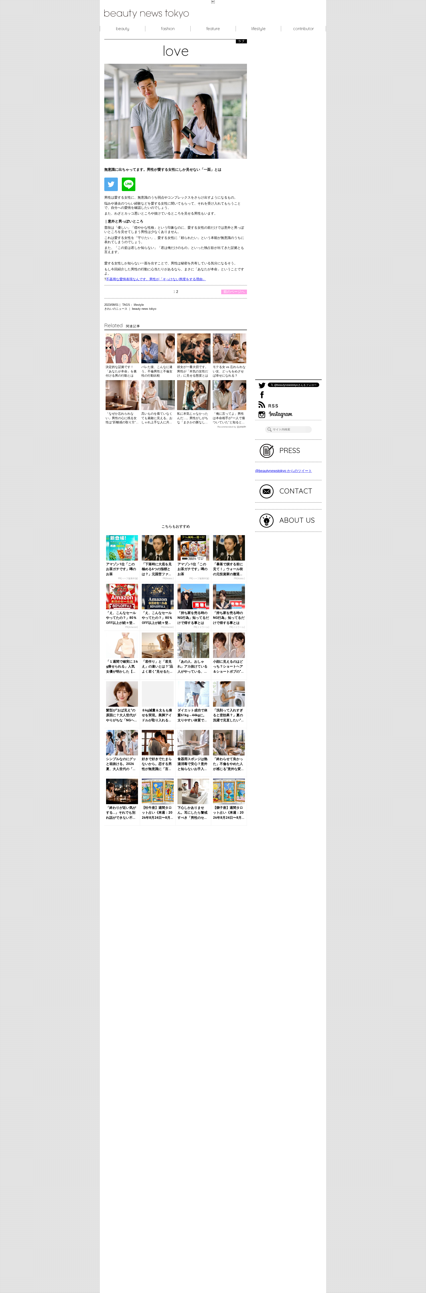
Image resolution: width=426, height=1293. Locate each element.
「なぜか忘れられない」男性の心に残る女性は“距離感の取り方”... (122, 418)
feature (213, 28)
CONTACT (295, 490)
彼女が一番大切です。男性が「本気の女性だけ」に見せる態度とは (192, 371)
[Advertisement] (175, 472)
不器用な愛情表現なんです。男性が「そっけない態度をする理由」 (156, 279)
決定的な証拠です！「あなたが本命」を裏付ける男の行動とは (121, 371)
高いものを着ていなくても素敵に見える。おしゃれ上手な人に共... (156, 418)
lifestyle (258, 28)
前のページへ (234, 292)
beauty (122, 28)
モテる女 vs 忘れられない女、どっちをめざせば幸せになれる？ (229, 371)
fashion (168, 28)
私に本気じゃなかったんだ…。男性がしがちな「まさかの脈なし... (192, 418)
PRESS (289, 450)
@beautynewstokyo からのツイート (283, 471)
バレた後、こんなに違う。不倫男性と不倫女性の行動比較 (156, 371)
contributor (303, 28)
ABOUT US (297, 520)
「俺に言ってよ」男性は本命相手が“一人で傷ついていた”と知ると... (229, 418)
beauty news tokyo (144, 308)
